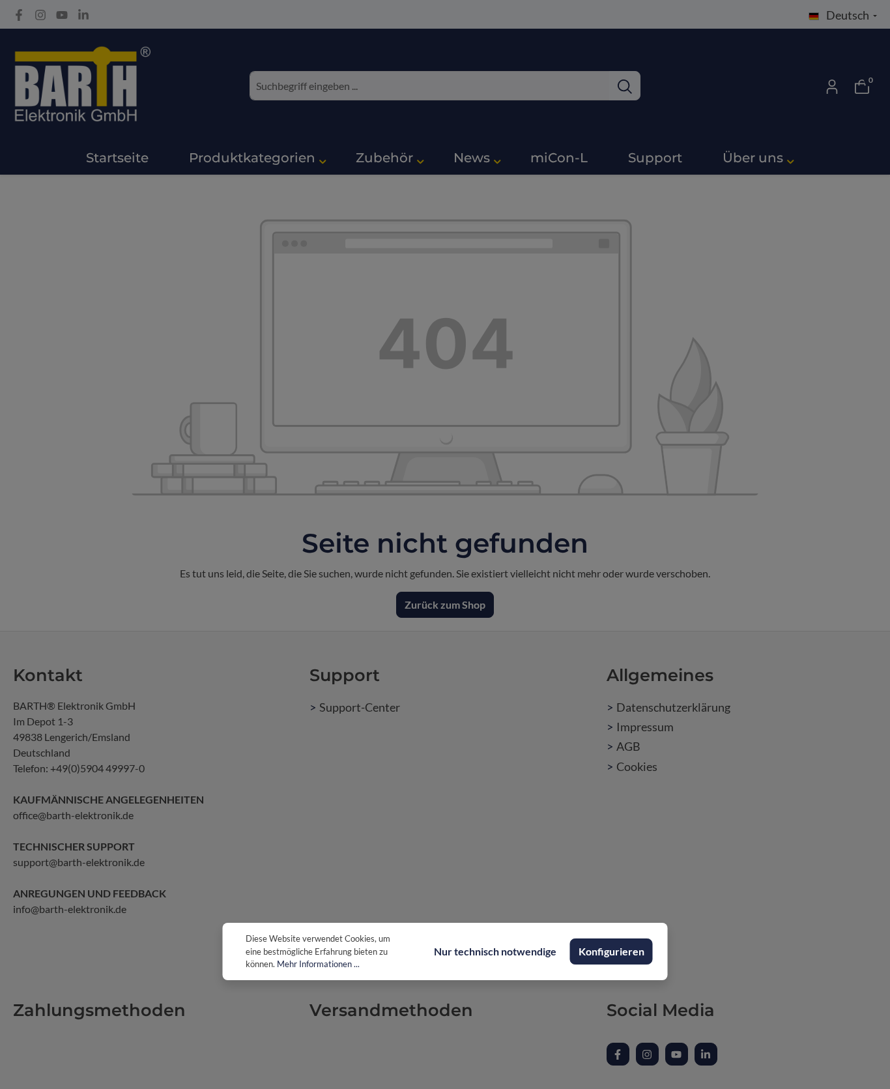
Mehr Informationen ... (318, 964)
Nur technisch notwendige (495, 951)
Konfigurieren (611, 951)
